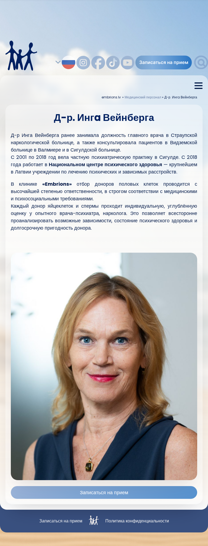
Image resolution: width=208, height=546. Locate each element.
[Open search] (201, 68)
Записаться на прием (104, 492)
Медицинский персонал (143, 97)
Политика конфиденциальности (137, 521)
